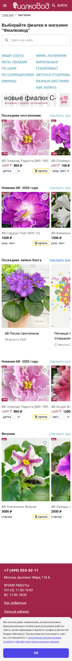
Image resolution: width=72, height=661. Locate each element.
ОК (36, 653)
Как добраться (15, 603)
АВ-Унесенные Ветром (19, 507)
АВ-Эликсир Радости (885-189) (25, 161)
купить (43, 170)
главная (8, 15)
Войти (62, 5)
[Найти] (54, 6)
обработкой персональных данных (37, 641)
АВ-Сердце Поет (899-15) (21, 233)
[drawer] (5, 6)
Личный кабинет (16, 612)
